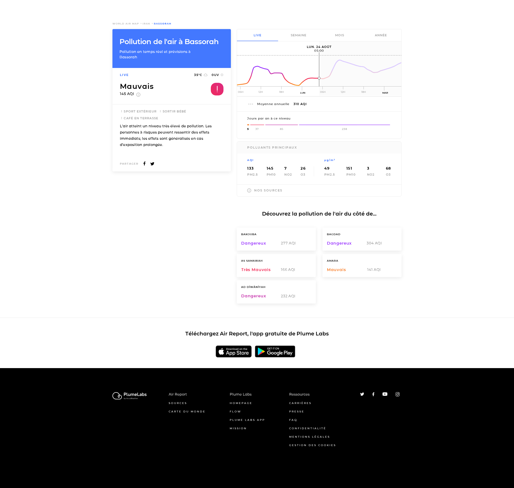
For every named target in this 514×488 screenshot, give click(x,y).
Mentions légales (309, 436)
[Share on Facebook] (144, 164)
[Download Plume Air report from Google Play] (275, 351)
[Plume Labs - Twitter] (362, 395)
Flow (235, 411)
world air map (125, 23)
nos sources (268, 190)
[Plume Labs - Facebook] (373, 395)
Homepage (241, 403)
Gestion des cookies (312, 445)
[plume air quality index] (138, 95)
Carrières (300, 403)
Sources (178, 403)
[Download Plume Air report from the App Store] (234, 351)
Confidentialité (307, 428)
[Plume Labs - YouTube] (385, 395)
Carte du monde (187, 411)
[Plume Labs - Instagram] (398, 395)
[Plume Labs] (129, 396)
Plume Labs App (247, 419)
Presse (296, 411)
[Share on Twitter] (152, 164)
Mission (238, 428)
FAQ (293, 419)
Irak (146, 23)
